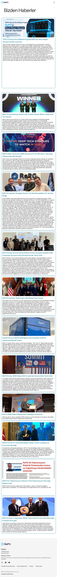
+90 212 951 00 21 (5, 553)
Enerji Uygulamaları (22, 566)
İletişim (31, 566)
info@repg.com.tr (5, 551)
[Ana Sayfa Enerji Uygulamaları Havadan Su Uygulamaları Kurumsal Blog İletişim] (28, 2)
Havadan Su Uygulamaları (8, 566)
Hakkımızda (39, 566)
